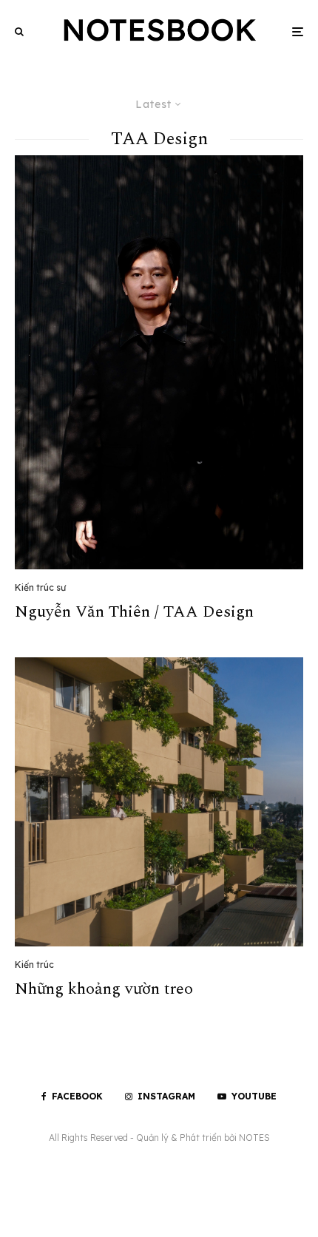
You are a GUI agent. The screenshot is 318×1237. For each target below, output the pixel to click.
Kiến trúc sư (40, 587)
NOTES (254, 1137)
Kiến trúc (34, 964)
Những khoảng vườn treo (104, 989)
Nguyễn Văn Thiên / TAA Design (134, 612)
